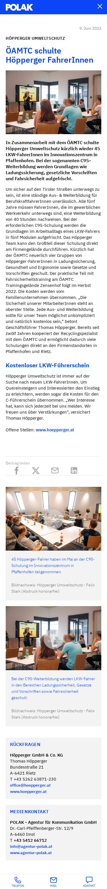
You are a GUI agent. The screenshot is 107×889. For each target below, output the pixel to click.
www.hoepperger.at (55, 430)
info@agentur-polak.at (31, 847)
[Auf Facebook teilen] (18, 469)
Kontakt (89, 885)
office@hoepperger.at (30, 785)
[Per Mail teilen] (56, 469)
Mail (53, 885)
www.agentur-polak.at (31, 853)
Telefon (18, 885)
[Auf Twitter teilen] (37, 469)
